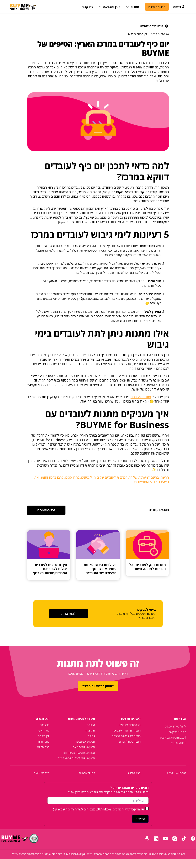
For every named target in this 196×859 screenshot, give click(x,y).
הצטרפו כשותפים (85, 741)
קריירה (91, 736)
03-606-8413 (178, 743)
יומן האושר (43, 736)
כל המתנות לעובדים (129, 725)
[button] (110, 6)
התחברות (90, 730)
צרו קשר (87, 7)
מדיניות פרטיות (87, 773)
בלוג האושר (43, 741)
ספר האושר (43, 730)
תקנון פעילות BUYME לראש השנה (76, 758)
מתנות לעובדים (141, 397)
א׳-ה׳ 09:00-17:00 (175, 726)
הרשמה (91, 725)
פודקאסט (44, 725)
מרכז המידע (43, 747)
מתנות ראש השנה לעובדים (126, 736)
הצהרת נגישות (41, 773)
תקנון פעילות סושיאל (84, 747)
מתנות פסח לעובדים (129, 741)
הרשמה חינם (157, 7)
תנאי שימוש (134, 773)
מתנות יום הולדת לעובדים (127, 730)
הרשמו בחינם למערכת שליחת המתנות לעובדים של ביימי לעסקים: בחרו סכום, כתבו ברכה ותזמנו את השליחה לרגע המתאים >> (101, 479)
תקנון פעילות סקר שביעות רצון (79, 752)
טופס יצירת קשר (177, 732)
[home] (23, 7)
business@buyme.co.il (173, 737)
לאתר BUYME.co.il (176, 773)
